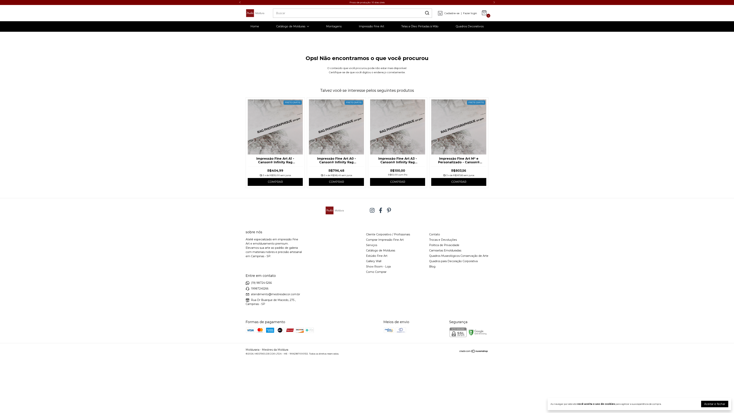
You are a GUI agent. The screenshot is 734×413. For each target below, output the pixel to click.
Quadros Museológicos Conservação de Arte (458, 256)
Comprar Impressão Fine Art (385, 239)
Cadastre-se (452, 13)
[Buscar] (427, 13)
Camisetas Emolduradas (445, 250)
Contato (434, 234)
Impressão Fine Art (371, 26)
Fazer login (470, 13)
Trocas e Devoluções (443, 239)
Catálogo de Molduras (290, 26)
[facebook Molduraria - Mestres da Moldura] (380, 210)
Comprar (275, 182)
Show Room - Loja (378, 266)
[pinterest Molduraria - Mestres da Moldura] (389, 210)
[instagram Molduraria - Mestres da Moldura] (372, 210)
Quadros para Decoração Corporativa (453, 261)
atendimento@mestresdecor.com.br (275, 294)
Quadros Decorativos (470, 26)
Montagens (334, 26)
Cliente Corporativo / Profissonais (388, 234)
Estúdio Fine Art (376, 256)
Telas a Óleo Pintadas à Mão (419, 26)
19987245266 (259, 288)
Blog (432, 266)
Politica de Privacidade (444, 245)
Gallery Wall (373, 261)
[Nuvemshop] (473, 352)
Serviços (371, 245)
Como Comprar (376, 272)
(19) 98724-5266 (261, 283)
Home (254, 26)
